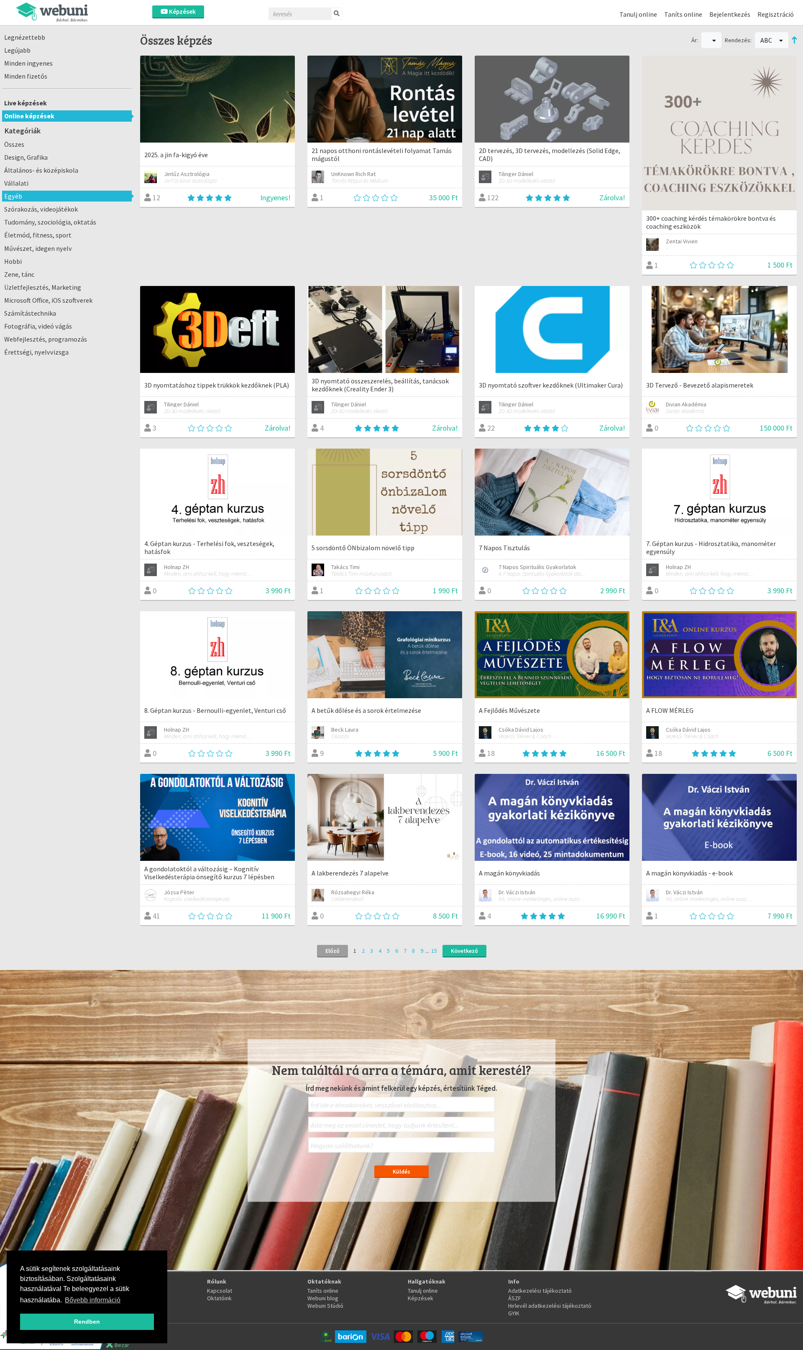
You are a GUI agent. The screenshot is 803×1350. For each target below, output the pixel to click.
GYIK (513, 1313)
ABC (766, 40)
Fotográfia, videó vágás (38, 326)
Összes (14, 144)
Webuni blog (322, 1298)
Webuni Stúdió (325, 1305)
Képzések (182, 11)
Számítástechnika (30, 313)
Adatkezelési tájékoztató (540, 1290)
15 (434, 950)
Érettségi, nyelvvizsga (36, 352)
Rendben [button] (87, 1321)
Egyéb (13, 196)
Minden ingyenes (28, 63)
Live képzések (25, 103)
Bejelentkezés (729, 14)
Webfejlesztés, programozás (45, 339)
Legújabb (17, 50)
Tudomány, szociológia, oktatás (50, 222)
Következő (464, 950)
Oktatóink (219, 1298)
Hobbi (13, 261)
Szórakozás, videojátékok (41, 209)
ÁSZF (514, 1298)
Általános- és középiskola (41, 170)
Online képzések (29, 116)
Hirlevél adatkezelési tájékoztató (549, 1305)
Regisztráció (775, 14)
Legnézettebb (24, 37)
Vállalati (16, 183)
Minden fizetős (25, 76)
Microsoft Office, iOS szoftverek (48, 300)
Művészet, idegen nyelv (38, 248)
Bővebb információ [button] (92, 1300)
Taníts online (683, 14)
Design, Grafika (26, 157)
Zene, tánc (19, 274)
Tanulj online (638, 14)
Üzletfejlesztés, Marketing (42, 287)
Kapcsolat (219, 1290)
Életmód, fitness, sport (38, 235)
